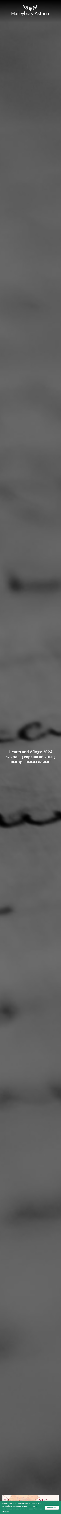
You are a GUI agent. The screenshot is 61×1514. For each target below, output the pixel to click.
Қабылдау (51, 1507)
